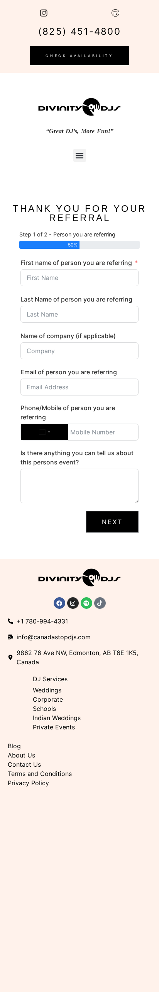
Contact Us (24, 764)
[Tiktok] (100, 603)
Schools (44, 708)
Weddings (47, 690)
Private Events (55, 727)
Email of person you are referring (68, 372)
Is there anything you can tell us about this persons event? (77, 457)
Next (112, 522)
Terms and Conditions (40, 774)
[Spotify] (86, 603)
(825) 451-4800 (79, 31)
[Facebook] (59, 603)
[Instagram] (73, 603)
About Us (21, 755)
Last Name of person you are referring (76, 299)
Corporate (48, 699)
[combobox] (44, 432)
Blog (14, 746)
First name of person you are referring (76, 262)
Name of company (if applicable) (68, 336)
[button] (79, 155)
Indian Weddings (57, 718)
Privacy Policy (28, 783)
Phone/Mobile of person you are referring (67, 412)
